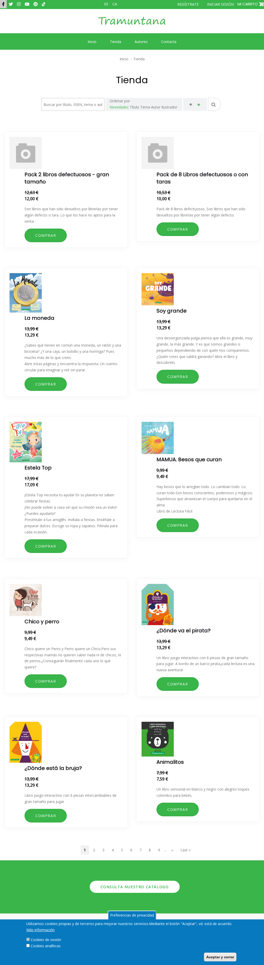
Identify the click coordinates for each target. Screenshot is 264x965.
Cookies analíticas (46, 945)
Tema (145, 107)
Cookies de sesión (46, 939)
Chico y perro (41, 621)
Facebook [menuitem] (3, 4)
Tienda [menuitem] (115, 41)
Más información (40, 929)
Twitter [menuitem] (11, 4)
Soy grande (171, 310)
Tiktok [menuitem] (43, 4)
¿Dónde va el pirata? (183, 630)
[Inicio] (132, 24)
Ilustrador (169, 107)
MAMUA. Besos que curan (189, 459)
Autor (155, 107)
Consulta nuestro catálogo (135, 886)
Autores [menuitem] (141, 41)
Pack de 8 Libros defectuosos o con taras (202, 178)
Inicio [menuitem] (92, 41)
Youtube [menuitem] (27, 4)
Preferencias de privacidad (132, 915)
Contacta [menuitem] (168, 41)
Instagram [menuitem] (19, 4)
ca (114, 4)
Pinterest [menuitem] (35, 4)
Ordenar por (120, 100)
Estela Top (38, 467)
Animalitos (170, 762)
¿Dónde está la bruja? (53, 768)
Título (134, 107)
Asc (190, 105)
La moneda (39, 318)
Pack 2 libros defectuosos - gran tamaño (66, 178)
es (106, 4)
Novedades (119, 107)
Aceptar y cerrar (220, 957)
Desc (198, 105)
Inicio (124, 58)
